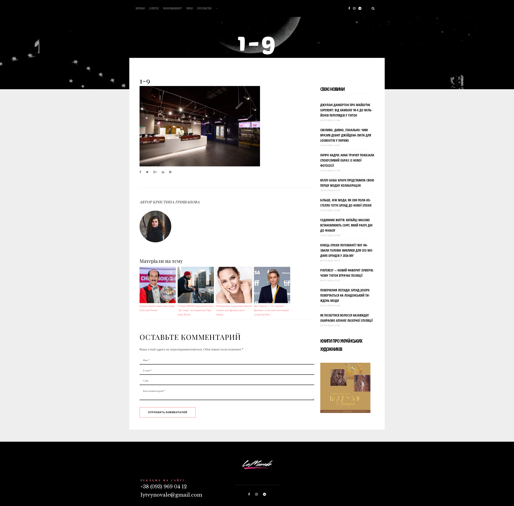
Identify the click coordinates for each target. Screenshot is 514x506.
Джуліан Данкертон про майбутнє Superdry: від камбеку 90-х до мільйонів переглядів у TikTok (346, 110)
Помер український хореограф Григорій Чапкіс (157, 308)
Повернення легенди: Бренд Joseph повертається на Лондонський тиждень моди (345, 295)
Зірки (189, 8)
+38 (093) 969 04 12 (164, 487)
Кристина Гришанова (176, 202)
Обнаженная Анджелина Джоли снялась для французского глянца (234, 310)
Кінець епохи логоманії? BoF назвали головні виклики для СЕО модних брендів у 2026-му (346, 250)
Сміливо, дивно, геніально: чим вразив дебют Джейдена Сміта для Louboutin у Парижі (345, 135)
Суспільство (204, 8)
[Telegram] (359, 8)
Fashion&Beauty (172, 8)
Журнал (140, 8)
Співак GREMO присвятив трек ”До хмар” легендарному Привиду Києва (195, 310)
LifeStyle (154, 8)
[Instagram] (354, 8)
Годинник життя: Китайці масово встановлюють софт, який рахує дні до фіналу (346, 225)
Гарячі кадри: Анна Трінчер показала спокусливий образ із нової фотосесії (347, 160)
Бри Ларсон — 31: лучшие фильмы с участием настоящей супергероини (271, 310)
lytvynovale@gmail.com (171, 495)
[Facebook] (349, 8)
